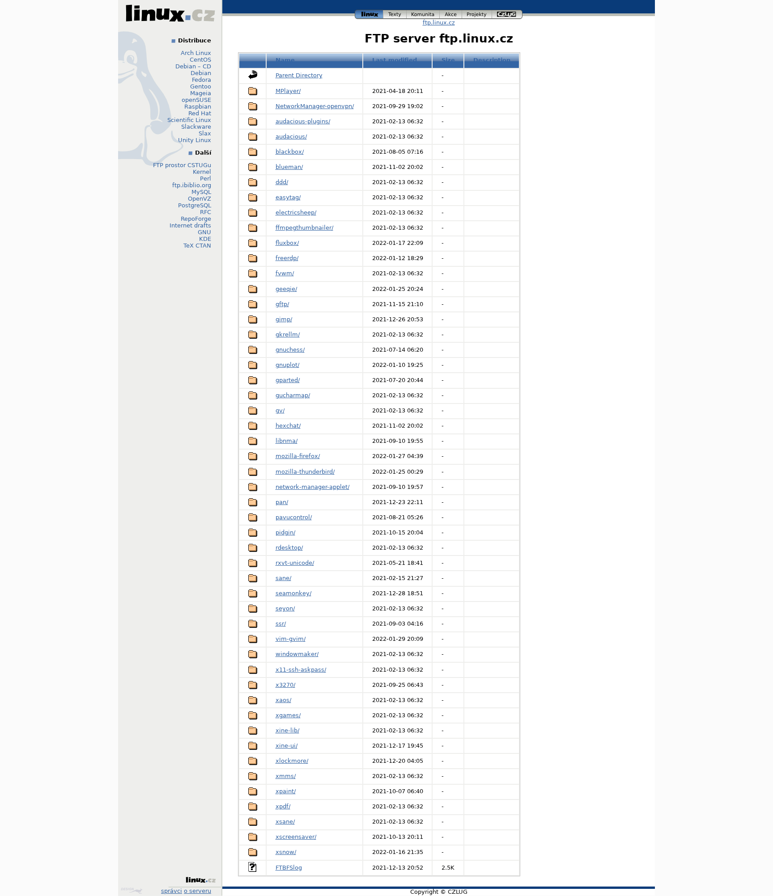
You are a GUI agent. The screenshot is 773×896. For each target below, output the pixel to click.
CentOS (200, 59)
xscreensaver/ (296, 836)
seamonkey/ (293, 593)
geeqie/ (286, 289)
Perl (205, 178)
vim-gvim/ (291, 638)
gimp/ (284, 319)
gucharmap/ (293, 395)
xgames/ (288, 715)
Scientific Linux (189, 120)
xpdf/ (283, 806)
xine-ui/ (286, 745)
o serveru (197, 891)
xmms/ (286, 776)
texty (395, 13)
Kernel (202, 171)
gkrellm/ (288, 334)
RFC (205, 212)
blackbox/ (290, 151)
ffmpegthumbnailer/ (304, 227)
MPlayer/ (288, 91)
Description (491, 60)
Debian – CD (193, 66)
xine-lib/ (287, 730)
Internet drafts (190, 225)
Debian (201, 73)
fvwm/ (285, 273)
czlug (507, 13)
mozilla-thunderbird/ (305, 471)
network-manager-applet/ (312, 487)
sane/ (283, 578)
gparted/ (288, 380)
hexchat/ (288, 425)
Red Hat (199, 113)
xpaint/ (286, 791)
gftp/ (282, 304)
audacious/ (291, 136)
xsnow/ (286, 852)
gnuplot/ (287, 365)
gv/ (280, 410)
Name (285, 60)
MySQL (201, 192)
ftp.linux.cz (439, 22)
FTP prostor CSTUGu (182, 165)
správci (171, 891)
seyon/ (285, 608)
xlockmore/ (292, 760)
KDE (205, 239)
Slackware (196, 126)
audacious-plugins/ (303, 121)
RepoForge (196, 218)
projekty (477, 13)
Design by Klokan (133, 891)
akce (451, 13)
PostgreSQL (194, 205)
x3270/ (285, 684)
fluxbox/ (287, 243)
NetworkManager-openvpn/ (315, 106)
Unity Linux (194, 140)
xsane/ (285, 821)
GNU (204, 232)
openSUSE (196, 100)
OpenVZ (199, 198)
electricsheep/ (296, 212)
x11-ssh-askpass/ (301, 669)
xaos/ (283, 700)
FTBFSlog (289, 867)
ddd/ (282, 182)
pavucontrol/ (294, 517)
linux (369, 13)
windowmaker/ (297, 654)
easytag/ (288, 197)
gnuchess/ (290, 349)
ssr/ (281, 623)
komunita (423, 13)
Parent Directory (299, 75)
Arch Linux (196, 53)
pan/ (282, 502)
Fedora (201, 79)
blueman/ (289, 167)
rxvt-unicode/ (295, 562)
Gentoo (200, 86)
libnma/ (286, 440)
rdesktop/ (289, 547)
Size (448, 60)
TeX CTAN (197, 245)
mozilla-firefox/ (298, 456)
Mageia (200, 93)
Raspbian (197, 106)
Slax (205, 133)
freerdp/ (287, 258)
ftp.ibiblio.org (191, 185)
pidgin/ (285, 532)
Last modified (394, 60)
